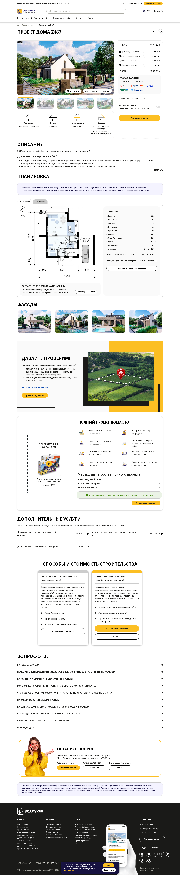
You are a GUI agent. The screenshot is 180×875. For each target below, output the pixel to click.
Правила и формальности (86, 835)
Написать (120, 768)
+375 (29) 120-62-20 (147, 833)
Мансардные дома (25, 835)
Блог (47, 18)
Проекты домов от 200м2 (28, 848)
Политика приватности (149, 868)
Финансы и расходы (83, 838)
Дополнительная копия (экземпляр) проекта (38, 546)
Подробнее (117, 636)
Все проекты (23, 18)
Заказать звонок (153, 3)
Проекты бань (23, 830)
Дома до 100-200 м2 (26, 846)
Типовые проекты (53, 824)
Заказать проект (139, 118)
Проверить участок (35, 395)
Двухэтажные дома (25, 838)
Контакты (80, 18)
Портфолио (58, 18)
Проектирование (82, 840)
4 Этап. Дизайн (81, 832)
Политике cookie (70, 870)
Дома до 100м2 (24, 840)
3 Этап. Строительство (85, 830)
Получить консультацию (63, 631)
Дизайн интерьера (54, 834)
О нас (69, 18)
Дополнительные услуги (56, 837)
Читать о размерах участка (35, 387)
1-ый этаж (25, 201)
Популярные (22, 827)
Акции (91, 18)
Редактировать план (86, 292)
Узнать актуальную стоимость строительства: (134, 107)
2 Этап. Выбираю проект (85, 827)
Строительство (53, 832)
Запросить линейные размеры (132, 268)
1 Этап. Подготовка (83, 824)
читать (157, 170)
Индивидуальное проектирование (53, 828)
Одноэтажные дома (26, 832)
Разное (78, 843)
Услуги (37, 18)
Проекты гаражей (24, 843)
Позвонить (94, 768)
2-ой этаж (40, 201)
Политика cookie (146, 870)
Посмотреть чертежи (146, 503)
